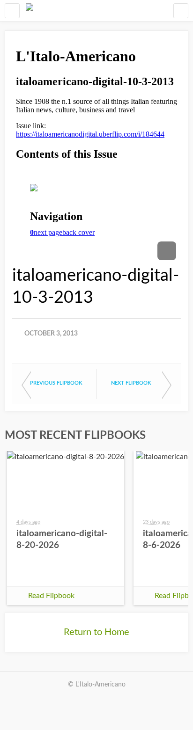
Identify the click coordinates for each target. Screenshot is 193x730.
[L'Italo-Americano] (29, 10)
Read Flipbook (51, 595)
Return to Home (96, 632)
